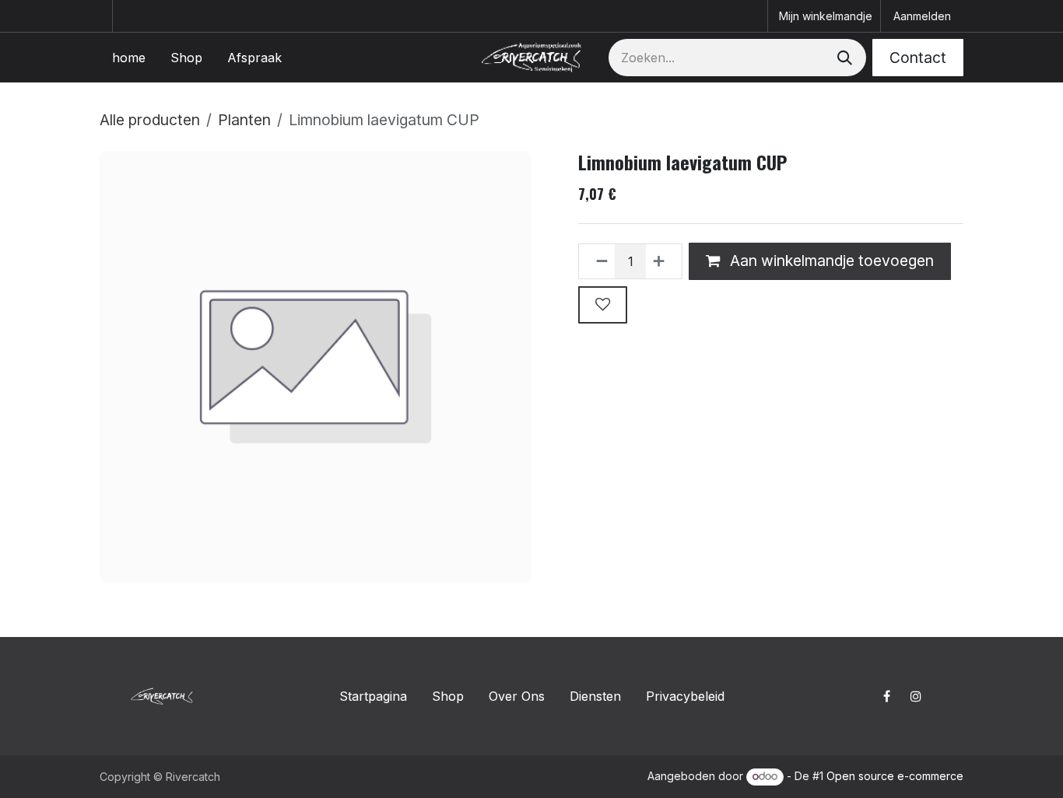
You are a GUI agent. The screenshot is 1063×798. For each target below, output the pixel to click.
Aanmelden (922, 16)
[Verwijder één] (597, 261)
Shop (448, 696)
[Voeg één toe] (663, 261)
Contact (917, 57)
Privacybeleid (685, 696)
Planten (244, 119)
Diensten (595, 696)
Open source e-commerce (894, 775)
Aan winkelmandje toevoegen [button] (830, 260)
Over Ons (517, 696)
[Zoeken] (843, 57)
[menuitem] (129, 57)
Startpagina (373, 696)
